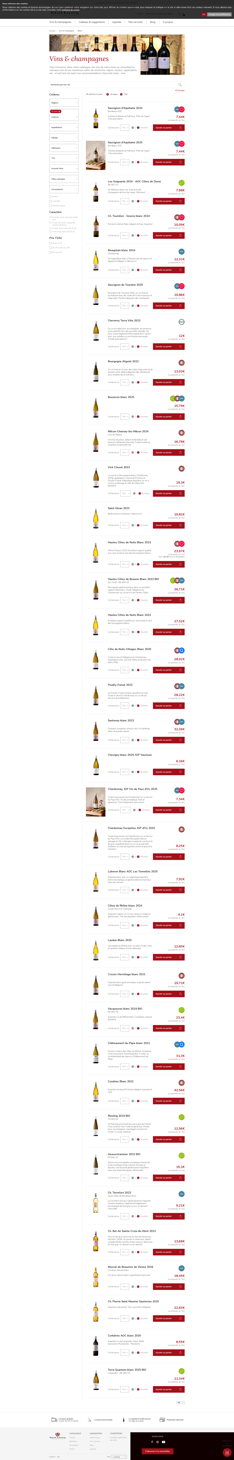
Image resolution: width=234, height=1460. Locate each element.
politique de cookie (70, 10)
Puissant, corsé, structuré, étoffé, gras (65, 218)
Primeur (55, 197)
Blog (152, 22)
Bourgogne (74, 1445)
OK (204, 14)
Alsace (72, 1437)
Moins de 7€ (57, 243)
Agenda (116, 22)
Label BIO (56, 201)
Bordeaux (73, 1441)
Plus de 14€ (57, 252)
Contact (52, 1457)
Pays (108, 1457)
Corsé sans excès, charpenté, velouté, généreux (63, 224)
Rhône (72, 1449)
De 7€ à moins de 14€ (61, 248)
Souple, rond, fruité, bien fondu (64, 228)
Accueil (52, 31)
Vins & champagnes (66, 31)
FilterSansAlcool (58, 206)
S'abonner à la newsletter (157, 1451)
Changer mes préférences (219, 14)
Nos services (95, 1441)
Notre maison (95, 1437)
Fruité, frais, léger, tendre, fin (63, 232)
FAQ (58, 1457)
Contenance (113, 127)
